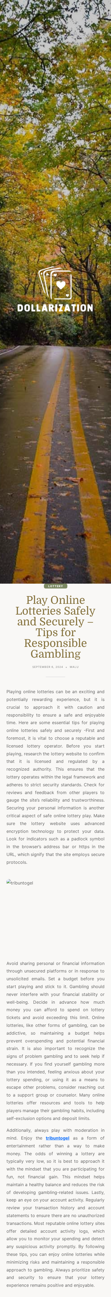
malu (74, 666)
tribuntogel (57, 1138)
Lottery (55, 586)
